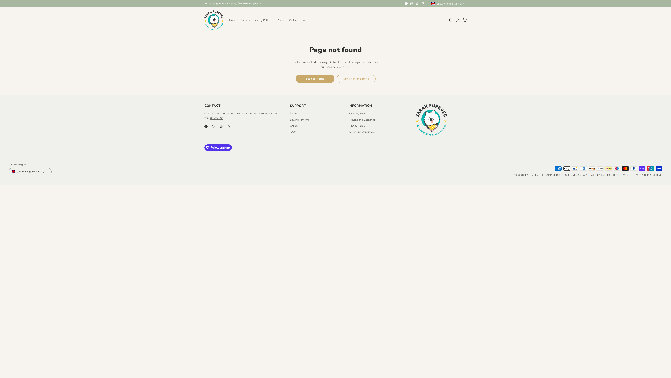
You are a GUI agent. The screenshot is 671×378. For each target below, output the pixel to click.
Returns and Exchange (362, 119)
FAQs (293, 132)
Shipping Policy (358, 113)
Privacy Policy (357, 125)
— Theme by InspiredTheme (645, 175)
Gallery (294, 125)
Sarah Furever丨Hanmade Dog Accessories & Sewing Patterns (562, 175)
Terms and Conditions (362, 132)
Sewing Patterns (300, 119)
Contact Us (216, 118)
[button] (245, 20)
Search (294, 113)
